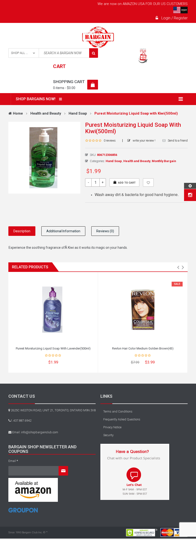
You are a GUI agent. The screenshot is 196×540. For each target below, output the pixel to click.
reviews (110, 140)
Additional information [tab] (63, 231)
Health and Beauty (45, 113)
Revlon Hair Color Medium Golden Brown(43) (143, 348)
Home (18, 113)
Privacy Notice (112, 427)
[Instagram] (190, 195)
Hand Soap (78, 113)
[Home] (23, 512)
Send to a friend (178, 140)
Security (108, 435)
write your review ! (144, 140)
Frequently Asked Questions (121, 419)
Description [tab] (21, 231)
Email (13, 461)
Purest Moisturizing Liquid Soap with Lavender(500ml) (53, 348)
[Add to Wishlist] (148, 182)
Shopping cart (69, 81)
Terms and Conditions (117, 411)
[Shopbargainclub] (98, 37)
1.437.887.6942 (21, 420)
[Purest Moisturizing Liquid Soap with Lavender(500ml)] (53, 309)
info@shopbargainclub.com (39, 432)
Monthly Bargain (164, 161)
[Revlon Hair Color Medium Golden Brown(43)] (142, 309)
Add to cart (127, 182)
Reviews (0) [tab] (105, 231)
